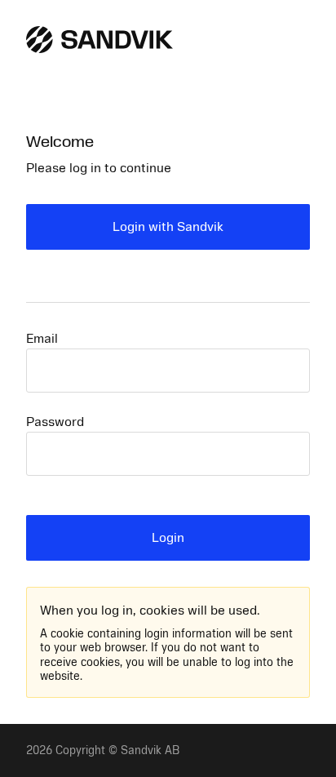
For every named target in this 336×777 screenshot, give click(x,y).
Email (42, 339)
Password (55, 422)
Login (168, 538)
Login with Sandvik (168, 227)
